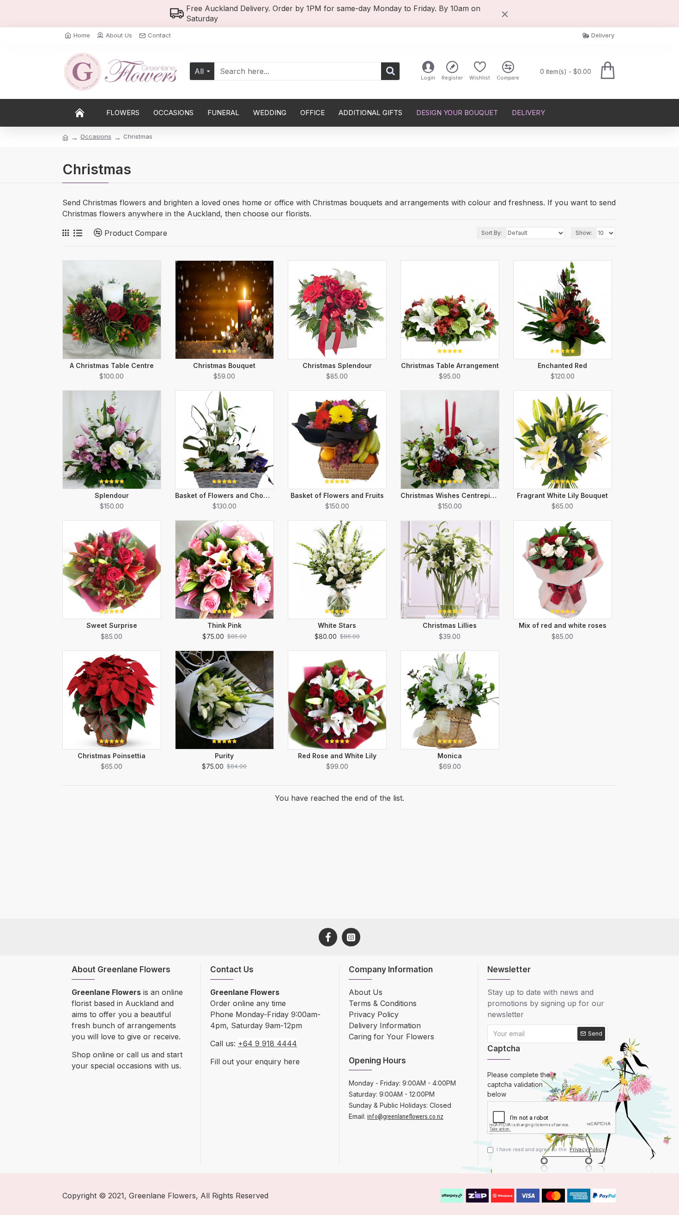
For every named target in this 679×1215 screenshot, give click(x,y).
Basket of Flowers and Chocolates (224, 495)
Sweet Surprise (111, 625)
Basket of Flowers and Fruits (337, 495)
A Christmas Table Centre (112, 365)
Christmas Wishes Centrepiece (449, 495)
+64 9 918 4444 (267, 1043)
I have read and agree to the (551, 1149)
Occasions (95, 136)
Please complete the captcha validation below (518, 1084)
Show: (584, 232)
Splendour (112, 495)
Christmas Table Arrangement (450, 365)
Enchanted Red (562, 365)
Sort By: (491, 232)
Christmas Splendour (337, 365)
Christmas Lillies (450, 625)
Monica (449, 756)
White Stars (337, 625)
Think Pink (224, 625)
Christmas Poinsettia (112, 756)
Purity (224, 756)
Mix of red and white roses (562, 625)
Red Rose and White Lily (337, 756)
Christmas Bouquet (224, 365)
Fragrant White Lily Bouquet (562, 495)
